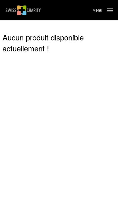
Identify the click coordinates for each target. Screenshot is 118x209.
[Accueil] (23, 10)
